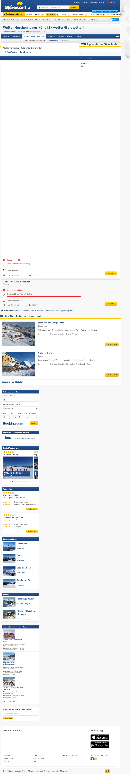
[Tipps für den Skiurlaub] (114, 19)
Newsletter (86, 2)
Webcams (65, 41)
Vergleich (46, 19)
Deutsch (112, 2)
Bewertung (16, 36)
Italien (83, 66)
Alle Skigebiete (8, 19)
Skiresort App (97, 731)
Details (111, 273)
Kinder (13, 413)
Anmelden (8, 718)
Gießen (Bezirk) (51, 310)
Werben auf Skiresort (70, 755)
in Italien (17, 520)
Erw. (4, 413)
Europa (19, 310)
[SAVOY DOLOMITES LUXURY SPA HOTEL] (9, 682)
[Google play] (100, 747)
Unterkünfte (93, 19)
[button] (13, 423)
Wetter (68, 19)
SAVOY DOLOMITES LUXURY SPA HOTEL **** (14, 688)
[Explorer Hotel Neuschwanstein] (9, 657)
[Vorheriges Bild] (5, 467)
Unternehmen (38, 758)
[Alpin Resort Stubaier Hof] (9, 634)
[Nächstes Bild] (36, 467)
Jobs (102, 2)
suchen (33, 423)
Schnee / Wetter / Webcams (34, 36)
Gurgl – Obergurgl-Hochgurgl (16, 282)
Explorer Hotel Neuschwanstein (9, 664)
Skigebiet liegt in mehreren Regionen (104, 11)
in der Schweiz (19, 498)
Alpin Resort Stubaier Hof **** (12, 641)
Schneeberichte (57, 19)
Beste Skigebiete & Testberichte (28, 19)
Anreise (69, 36)
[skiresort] (17, 6)
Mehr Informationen (68, 771)
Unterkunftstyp (31, 413)
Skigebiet (6, 36)
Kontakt (78, 36)
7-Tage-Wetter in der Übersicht (17, 52)
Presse (6, 761)
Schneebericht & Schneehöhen (34, 41)
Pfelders (84, 64)
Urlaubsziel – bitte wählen (12, 404)
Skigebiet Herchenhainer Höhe (32, 31)
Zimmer (20, 413)
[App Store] (100, 740)
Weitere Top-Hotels (12, 382)
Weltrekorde (95, 2)
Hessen (40, 310)
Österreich (7, 284)
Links (35, 755)
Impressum (8, 758)
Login (35, 761)
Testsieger (77, 2)
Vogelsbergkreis (66, 310)
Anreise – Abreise (9, 396)
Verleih (61, 36)
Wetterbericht (53, 41)
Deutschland (29, 310)
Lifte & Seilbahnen (79, 19)
